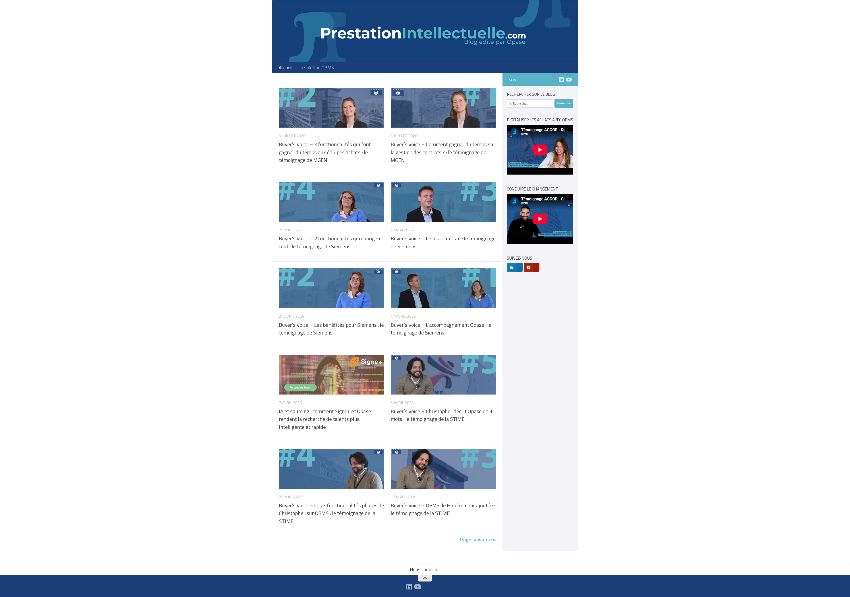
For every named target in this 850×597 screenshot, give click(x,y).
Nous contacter (425, 569)
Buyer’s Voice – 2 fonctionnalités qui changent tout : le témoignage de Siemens (330, 242)
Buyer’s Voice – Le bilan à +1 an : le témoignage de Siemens (443, 242)
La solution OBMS (316, 67)
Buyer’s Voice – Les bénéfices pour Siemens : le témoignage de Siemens (331, 328)
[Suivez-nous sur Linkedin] (561, 79)
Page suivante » (478, 539)
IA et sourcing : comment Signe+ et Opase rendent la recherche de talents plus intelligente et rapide (325, 419)
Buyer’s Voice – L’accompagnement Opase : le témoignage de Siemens (441, 328)
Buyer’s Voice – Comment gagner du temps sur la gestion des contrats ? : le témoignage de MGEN (443, 152)
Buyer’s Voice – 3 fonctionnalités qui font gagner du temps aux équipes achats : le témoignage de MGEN (325, 152)
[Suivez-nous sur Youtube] (568, 79)
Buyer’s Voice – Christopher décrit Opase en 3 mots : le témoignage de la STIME (441, 415)
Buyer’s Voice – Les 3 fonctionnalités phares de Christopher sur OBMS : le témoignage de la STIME (331, 513)
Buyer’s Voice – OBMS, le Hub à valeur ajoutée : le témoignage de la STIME (443, 509)
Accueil (285, 67)
